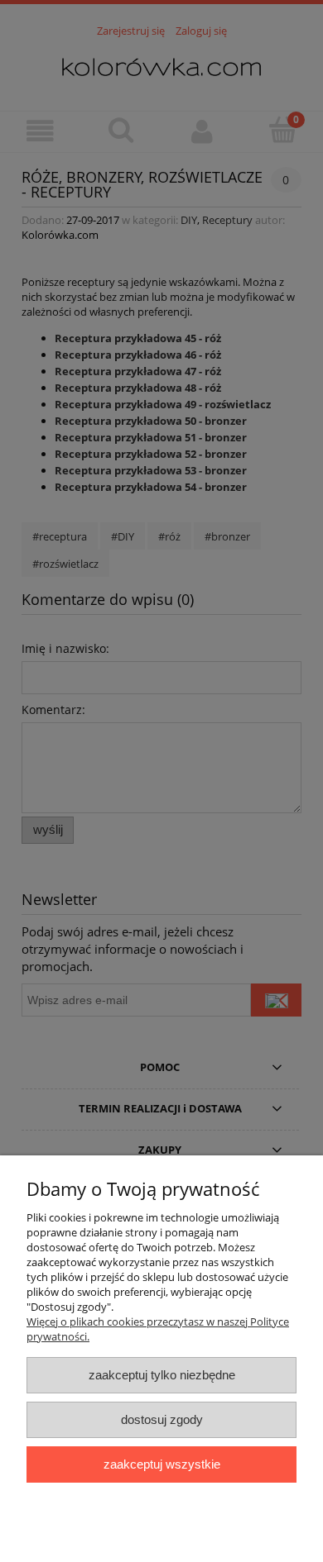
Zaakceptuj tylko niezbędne (162, 1375)
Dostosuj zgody (162, 1419)
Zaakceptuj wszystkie (162, 1464)
